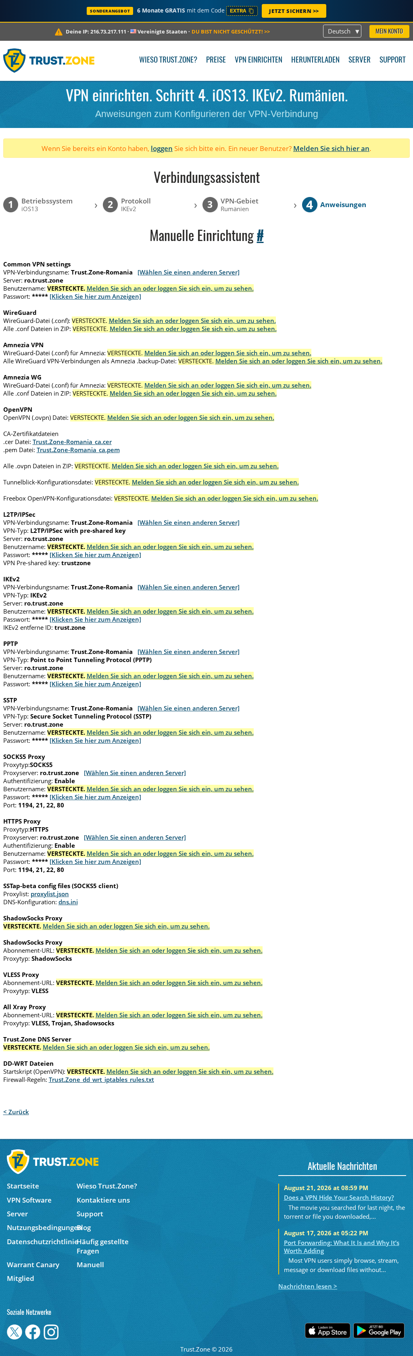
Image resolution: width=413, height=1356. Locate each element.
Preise (216, 60)
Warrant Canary (33, 1264)
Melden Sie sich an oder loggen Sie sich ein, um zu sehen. (170, 288)
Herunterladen (315, 60)
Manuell (90, 1264)
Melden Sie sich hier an (331, 148)
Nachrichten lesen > (307, 1286)
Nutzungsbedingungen (42, 1227)
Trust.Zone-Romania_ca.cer (72, 442)
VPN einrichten (258, 60)
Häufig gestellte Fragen (103, 1246)
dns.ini (68, 902)
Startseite (23, 1185)
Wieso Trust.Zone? (168, 60)
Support (393, 60)
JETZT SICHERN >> (294, 11)
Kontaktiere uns (103, 1200)
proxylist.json (50, 894)
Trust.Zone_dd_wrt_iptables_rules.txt (101, 1079)
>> (231, 31)
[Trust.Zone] (49, 60)
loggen (162, 148)
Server (359, 60)
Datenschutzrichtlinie (42, 1241)
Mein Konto (389, 32)
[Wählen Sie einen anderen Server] (189, 272)
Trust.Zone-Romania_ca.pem (78, 450)
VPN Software (29, 1200)
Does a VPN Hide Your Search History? (339, 1197)
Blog (84, 1227)
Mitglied (20, 1278)
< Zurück (16, 1112)
